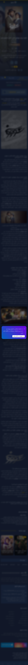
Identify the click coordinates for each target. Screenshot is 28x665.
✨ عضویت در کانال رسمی (18, 336)
